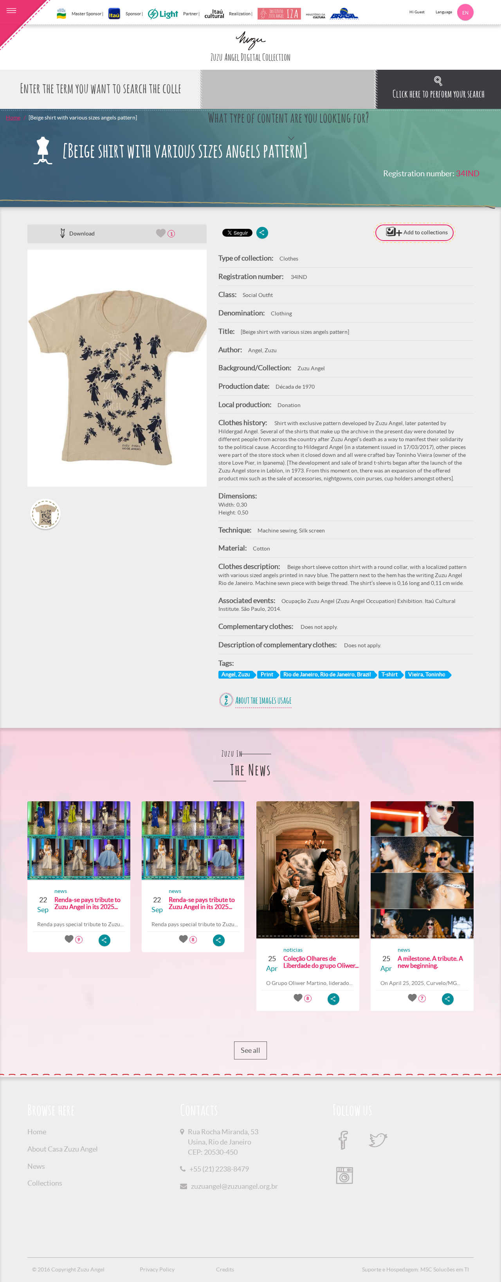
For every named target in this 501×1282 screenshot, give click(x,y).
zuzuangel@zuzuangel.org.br (234, 1186)
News (36, 1166)
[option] (117, 368)
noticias (293, 950)
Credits (225, 1269)
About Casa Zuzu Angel (62, 1149)
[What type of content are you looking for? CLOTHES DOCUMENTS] (288, 89)
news (60, 891)
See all (250, 1050)
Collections (44, 1183)
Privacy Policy (157, 1269)
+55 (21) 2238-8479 (219, 1169)
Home (13, 117)
